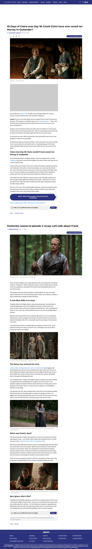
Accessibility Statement (16, 541)
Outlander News (19, 213)
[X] (83, 2)
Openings (32, 535)
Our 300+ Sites (62, 535)
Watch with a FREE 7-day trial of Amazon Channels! (27, 203)
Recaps (17, 524)
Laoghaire (13, 160)
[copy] (19, 36)
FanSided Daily (77, 535)
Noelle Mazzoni (13, 229)
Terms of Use (47, 538)
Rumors (43, 2)
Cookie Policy (62, 538)
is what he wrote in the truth (31, 441)
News (19, 2)
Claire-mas (24, 113)
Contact (45, 535)
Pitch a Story (13, 538)
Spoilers (48, 2)
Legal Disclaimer (77, 538)
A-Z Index (32, 541)
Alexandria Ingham (15, 33)
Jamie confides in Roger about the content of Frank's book (26, 368)
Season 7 (44, 121)
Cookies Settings (48, 541)
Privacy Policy (33, 538)
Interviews (25, 2)
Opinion (55, 2)
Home (11, 213)
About (60, 2)
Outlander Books (33, 2)
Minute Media (10, 544)
